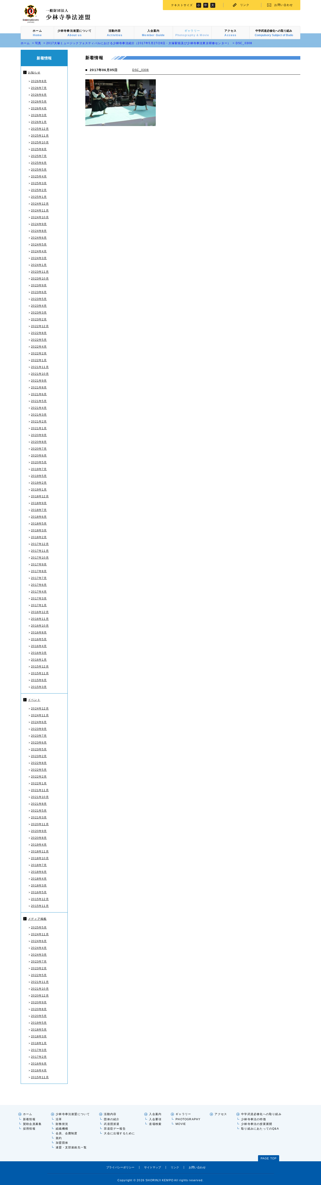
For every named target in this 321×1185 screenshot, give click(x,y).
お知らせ (34, 72)
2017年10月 (40, 557)
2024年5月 (39, 244)
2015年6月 (39, 680)
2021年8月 (39, 387)
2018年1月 (39, 1043)
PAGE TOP (269, 1158)
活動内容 (110, 1114)
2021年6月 (39, 394)
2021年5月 (39, 401)
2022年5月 (39, 339)
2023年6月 (39, 292)
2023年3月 (39, 312)
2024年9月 (39, 224)
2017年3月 (39, 598)
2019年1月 (39, 489)
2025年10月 (40, 142)
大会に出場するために (119, 1133)
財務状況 (62, 1124)
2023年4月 (39, 305)
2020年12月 (40, 995)
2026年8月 (39, 81)
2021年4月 (39, 408)
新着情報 (29, 1119)
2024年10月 (40, 217)
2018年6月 (39, 516)
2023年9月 (39, 285)
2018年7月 (39, 510)
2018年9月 (39, 503)
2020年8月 (39, 442)
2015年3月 (39, 687)
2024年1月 (39, 265)
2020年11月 (40, 824)
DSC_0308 (140, 70)
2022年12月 (40, 326)
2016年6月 (39, 1063)
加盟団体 (62, 1142)
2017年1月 (39, 605)
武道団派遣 (111, 1124)
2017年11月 (40, 550)
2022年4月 (39, 346)
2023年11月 (40, 271)
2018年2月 (39, 537)
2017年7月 (39, 578)
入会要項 (155, 1119)
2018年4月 (39, 878)
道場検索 (155, 1124)
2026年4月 (39, 108)
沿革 (59, 1119)
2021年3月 (39, 414)
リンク (245, 5)
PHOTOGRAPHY (188, 1119)
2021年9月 (39, 380)
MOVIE (181, 1124)
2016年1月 (39, 659)
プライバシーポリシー (120, 1167)
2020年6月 (39, 455)
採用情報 (29, 1128)
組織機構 (62, 1128)
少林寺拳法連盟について (73, 1114)
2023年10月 (40, 278)
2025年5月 (39, 169)
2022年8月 (39, 333)
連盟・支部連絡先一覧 (71, 1147)
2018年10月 (40, 858)
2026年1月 (39, 122)
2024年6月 (39, 237)
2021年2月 (39, 421)
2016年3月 (39, 653)
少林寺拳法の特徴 (253, 1119)
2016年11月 (40, 619)
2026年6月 (39, 94)
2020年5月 (39, 462)
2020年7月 (39, 448)
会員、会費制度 (66, 1133)
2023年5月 (39, 299)
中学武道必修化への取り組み (261, 1114)
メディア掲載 (37, 918)
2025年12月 (40, 128)
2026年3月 (39, 115)
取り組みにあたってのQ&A (260, 1128)
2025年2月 (39, 190)
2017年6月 (39, 585)
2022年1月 (39, 360)
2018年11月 (40, 851)
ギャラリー (183, 1114)
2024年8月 (39, 231)
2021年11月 (40, 367)
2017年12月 (40, 544)
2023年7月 (39, 735)
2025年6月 (39, 163)
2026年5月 (39, 101)
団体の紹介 (111, 1119)
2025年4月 (39, 176)
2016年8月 (39, 632)
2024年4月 (39, 251)
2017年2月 (39, 1056)
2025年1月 (39, 197)
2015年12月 (40, 666)
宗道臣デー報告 (114, 1128)
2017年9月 (39, 564)
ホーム (25, 43)
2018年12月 (40, 496)
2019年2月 (39, 482)
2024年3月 (39, 258)
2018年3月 (39, 530)
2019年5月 (39, 476)
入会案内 (155, 1114)
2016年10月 (40, 625)
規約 (59, 1138)
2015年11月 (40, 673)
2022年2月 (39, 353)
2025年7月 (39, 156)
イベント (34, 700)
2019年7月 (39, 469)
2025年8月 (39, 149)
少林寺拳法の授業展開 (256, 1124)
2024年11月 (40, 210)
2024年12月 (40, 203)
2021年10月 (40, 374)
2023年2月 (39, 319)
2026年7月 (39, 88)
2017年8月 (39, 571)
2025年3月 (39, 183)
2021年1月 (39, 428)
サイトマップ (152, 1167)
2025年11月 (40, 135)
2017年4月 (39, 591)
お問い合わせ (283, 5)
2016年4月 (39, 646)
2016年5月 (39, 639)
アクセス (221, 1114)
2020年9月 (39, 435)
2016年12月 (40, 612)
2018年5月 (39, 523)
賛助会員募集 (32, 1124)
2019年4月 (39, 844)
